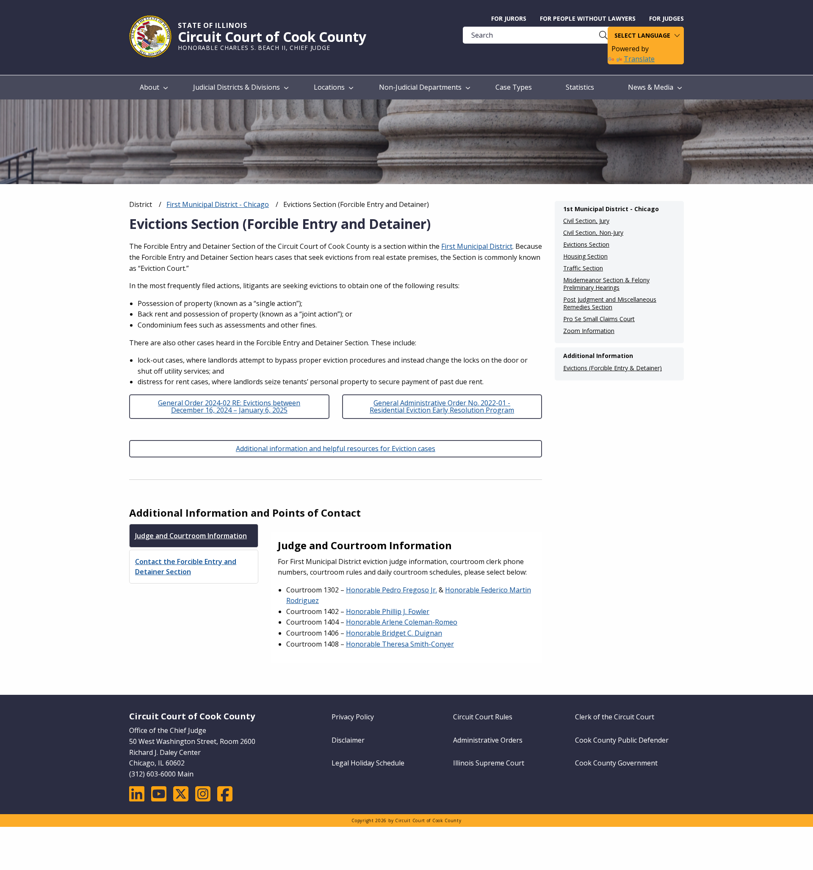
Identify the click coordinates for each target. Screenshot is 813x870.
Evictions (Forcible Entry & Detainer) (612, 368)
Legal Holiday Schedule (368, 763)
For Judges (666, 18)
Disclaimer (348, 740)
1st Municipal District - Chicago (611, 209)
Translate (639, 58)
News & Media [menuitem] (650, 87)
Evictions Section (586, 244)
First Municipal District (476, 246)
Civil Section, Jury (586, 221)
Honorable (387, 611)
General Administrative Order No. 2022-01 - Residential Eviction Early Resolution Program (442, 406)
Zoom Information (588, 331)
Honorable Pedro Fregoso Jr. (391, 590)
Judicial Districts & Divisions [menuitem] (236, 87)
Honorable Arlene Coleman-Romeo (401, 622)
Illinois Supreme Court (488, 763)
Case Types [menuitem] (513, 87)
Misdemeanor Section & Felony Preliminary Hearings (606, 284)
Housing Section (585, 256)
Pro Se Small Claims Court (599, 319)
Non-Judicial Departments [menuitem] (420, 87)
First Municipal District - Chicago (217, 204)
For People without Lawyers (588, 18)
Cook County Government (616, 763)
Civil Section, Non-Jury (593, 233)
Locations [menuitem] (329, 87)
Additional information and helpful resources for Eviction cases (335, 448)
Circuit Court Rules (482, 716)
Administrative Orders (488, 740)
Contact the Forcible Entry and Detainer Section (185, 566)
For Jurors (508, 18)
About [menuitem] (149, 87)
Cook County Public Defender (622, 740)
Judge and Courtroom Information (191, 535)
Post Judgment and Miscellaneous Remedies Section (609, 303)
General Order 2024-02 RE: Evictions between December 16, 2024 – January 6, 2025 (229, 406)
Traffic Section (583, 268)
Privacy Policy (353, 716)
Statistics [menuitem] (580, 87)
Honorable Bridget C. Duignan (394, 633)
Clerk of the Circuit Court (614, 716)
